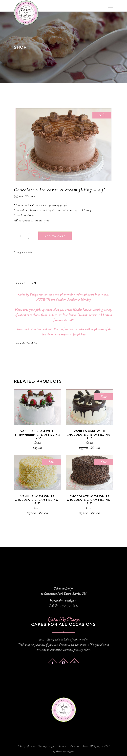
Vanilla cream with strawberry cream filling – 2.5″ (37, 434)
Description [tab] (26, 283)
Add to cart (54, 236)
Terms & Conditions (26, 343)
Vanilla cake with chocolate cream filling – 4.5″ (89, 434)
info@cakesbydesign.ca (63, 600)
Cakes (29, 252)
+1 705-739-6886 (68, 605)
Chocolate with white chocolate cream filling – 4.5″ (89, 500)
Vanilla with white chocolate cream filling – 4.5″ (37, 500)
